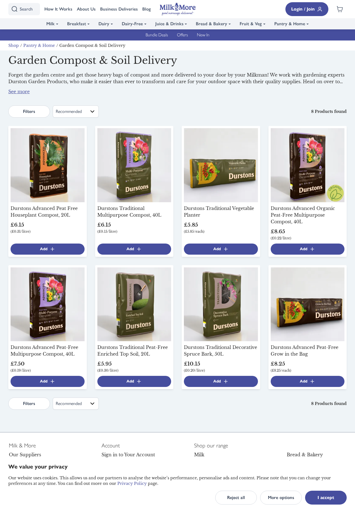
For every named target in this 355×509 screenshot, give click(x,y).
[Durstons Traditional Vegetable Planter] (221, 165)
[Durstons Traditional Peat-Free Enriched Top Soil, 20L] (134, 304)
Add (43, 249)
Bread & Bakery (211, 23)
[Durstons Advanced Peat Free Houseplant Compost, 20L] (48, 165)
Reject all (236, 497)
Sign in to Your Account (128, 454)
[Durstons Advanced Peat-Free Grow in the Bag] (308, 304)
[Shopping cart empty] (340, 9)
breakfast (250, 94)
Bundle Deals (157, 34)
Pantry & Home (289, 23)
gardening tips (62, 88)
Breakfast (76, 23)
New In (203, 34)
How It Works (58, 9)
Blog (146, 9)
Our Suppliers (25, 454)
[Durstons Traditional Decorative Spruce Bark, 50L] (221, 304)
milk (202, 94)
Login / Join (303, 9)
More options (281, 497)
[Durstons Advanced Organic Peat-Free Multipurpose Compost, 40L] (308, 165)
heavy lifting (228, 88)
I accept (326, 497)
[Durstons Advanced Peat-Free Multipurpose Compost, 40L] (48, 304)
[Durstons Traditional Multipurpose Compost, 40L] (134, 165)
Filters (29, 111)
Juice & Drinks (169, 23)
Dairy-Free (132, 23)
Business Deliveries (119, 9)
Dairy (103, 23)
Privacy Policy (132, 483)
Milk (50, 23)
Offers (182, 34)
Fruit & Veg (251, 23)
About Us (86, 9)
